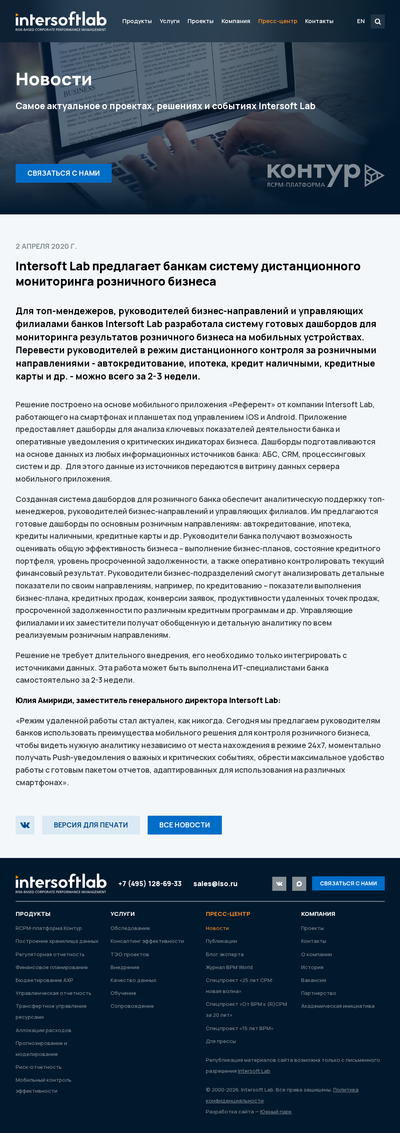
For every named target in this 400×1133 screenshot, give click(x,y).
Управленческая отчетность (53, 992)
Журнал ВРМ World (229, 967)
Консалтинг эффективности (147, 940)
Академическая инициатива (338, 1005)
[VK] (25, 825)
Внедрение (125, 967)
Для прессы (221, 1041)
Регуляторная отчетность (50, 954)
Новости (217, 928)
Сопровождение (132, 1005)
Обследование (130, 928)
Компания (235, 21)
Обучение (123, 992)
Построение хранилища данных (57, 940)
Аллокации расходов (43, 1030)
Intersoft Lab (61, 21)
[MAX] (299, 884)
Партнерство (318, 992)
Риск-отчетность (39, 1066)
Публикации (221, 940)
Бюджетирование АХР (44, 980)
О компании (316, 954)
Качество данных (133, 980)
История (312, 967)
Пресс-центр (277, 21)
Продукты (137, 21)
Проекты (201, 21)
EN (361, 21)
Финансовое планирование (52, 967)
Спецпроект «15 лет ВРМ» (239, 1028)
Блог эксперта (225, 954)
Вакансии (313, 980)
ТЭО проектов (130, 954)
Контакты (319, 21)
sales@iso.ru (215, 883)
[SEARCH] (378, 21)
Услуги (170, 21)
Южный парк (276, 1111)
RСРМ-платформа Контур (49, 928)
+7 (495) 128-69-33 (150, 883)
